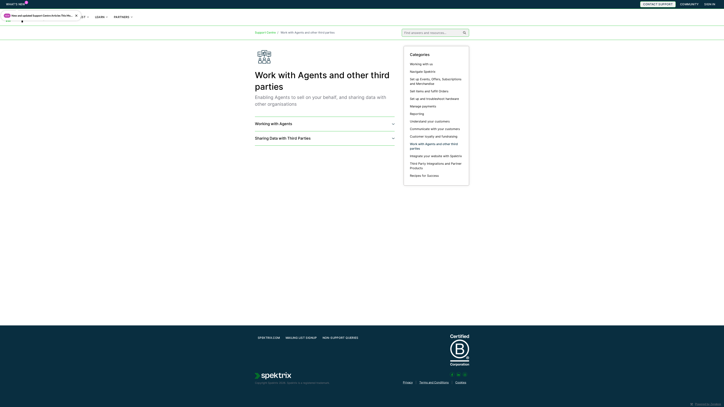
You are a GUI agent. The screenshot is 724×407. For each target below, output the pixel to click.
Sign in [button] (709, 4)
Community (689, 4)
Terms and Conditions (434, 382)
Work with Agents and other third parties (434, 146)
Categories (420, 54)
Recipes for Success (424, 175)
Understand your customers (430, 121)
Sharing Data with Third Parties (283, 138)
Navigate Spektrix (423, 71)
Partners (122, 17)
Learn (100, 17)
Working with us (421, 64)
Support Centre (265, 32)
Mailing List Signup (301, 338)
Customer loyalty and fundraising (433, 136)
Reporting (417, 114)
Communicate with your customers (435, 129)
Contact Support (658, 4)
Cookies (460, 382)
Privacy (408, 382)
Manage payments (423, 106)
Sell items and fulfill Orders (429, 91)
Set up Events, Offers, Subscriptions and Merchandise (435, 81)
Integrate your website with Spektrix (436, 156)
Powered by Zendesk (708, 404)
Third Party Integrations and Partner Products (436, 166)
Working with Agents (273, 124)
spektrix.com (269, 338)
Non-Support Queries (340, 338)
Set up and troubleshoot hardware (434, 99)
